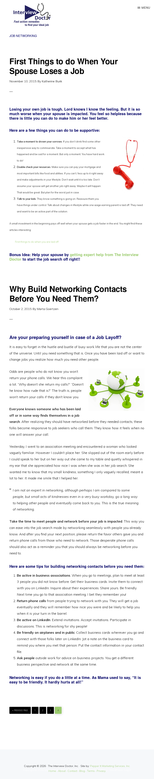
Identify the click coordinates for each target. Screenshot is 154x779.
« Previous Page (20, 709)
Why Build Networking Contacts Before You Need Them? (68, 293)
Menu (145, 7)
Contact (72, 771)
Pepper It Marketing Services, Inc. (110, 766)
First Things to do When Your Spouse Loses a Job (63, 65)
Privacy (101, 771)
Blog (82, 771)
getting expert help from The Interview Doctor (74, 257)
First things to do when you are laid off (37, 241)
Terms (91, 771)
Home (52, 771)
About (62, 771)
